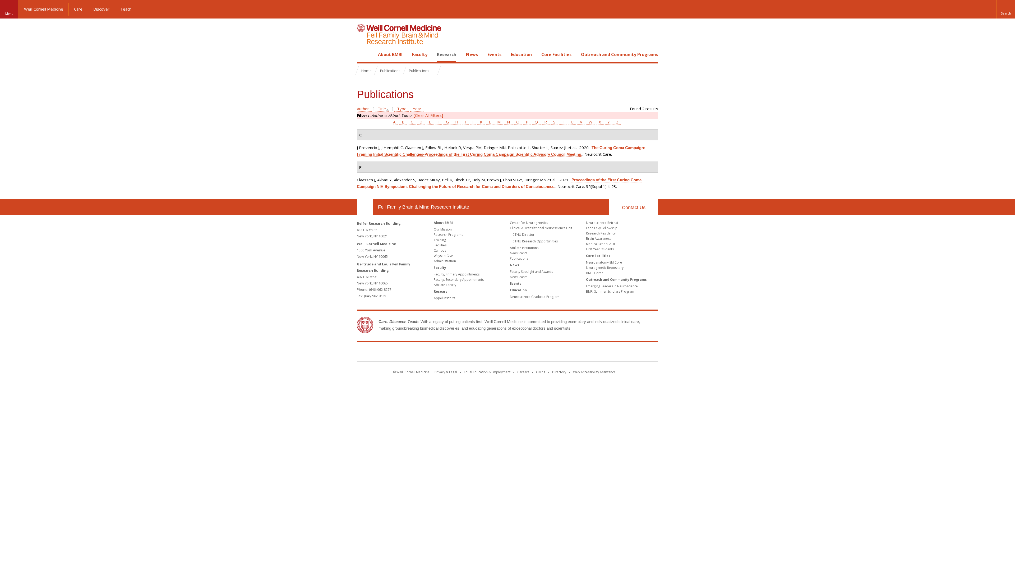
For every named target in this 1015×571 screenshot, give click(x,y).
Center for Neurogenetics (529, 222)
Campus (440, 250)
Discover (101, 9)
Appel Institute (444, 298)
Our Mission (443, 229)
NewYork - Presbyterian (551, 353)
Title (382, 108)
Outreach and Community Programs (619, 54)
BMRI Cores (594, 273)
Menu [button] (9, 13)
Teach (125, 9)
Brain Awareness (598, 238)
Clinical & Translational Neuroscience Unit (541, 228)
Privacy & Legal (446, 372)
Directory (559, 372)
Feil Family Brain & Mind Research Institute (423, 207)
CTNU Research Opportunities (535, 241)
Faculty (419, 54)
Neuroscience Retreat (602, 222)
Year (417, 108)
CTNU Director (523, 234)
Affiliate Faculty (445, 285)
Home (362, 54)
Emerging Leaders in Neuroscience (612, 286)
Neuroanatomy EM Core (604, 262)
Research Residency (601, 233)
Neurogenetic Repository (605, 267)
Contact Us (633, 207)
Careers (523, 372)
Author (363, 108)
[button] (1005, 9)
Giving (540, 372)
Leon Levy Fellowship (601, 228)
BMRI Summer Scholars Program (610, 291)
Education (521, 54)
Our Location (365, 207)
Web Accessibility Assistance (594, 372)
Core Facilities (556, 54)
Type (402, 108)
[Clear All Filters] (428, 115)
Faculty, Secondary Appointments (459, 279)
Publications (519, 258)
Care (78, 9)
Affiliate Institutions (524, 248)
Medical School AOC (601, 244)
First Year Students (600, 249)
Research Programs (448, 234)
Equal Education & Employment (487, 372)
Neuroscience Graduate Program (535, 296)
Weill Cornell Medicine (43, 9)
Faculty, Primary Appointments (456, 274)
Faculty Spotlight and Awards (531, 271)
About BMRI (390, 54)
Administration (445, 261)
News (472, 54)
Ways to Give (443, 256)
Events (494, 54)
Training (440, 240)
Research (446, 54)
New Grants (518, 253)
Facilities (440, 245)
